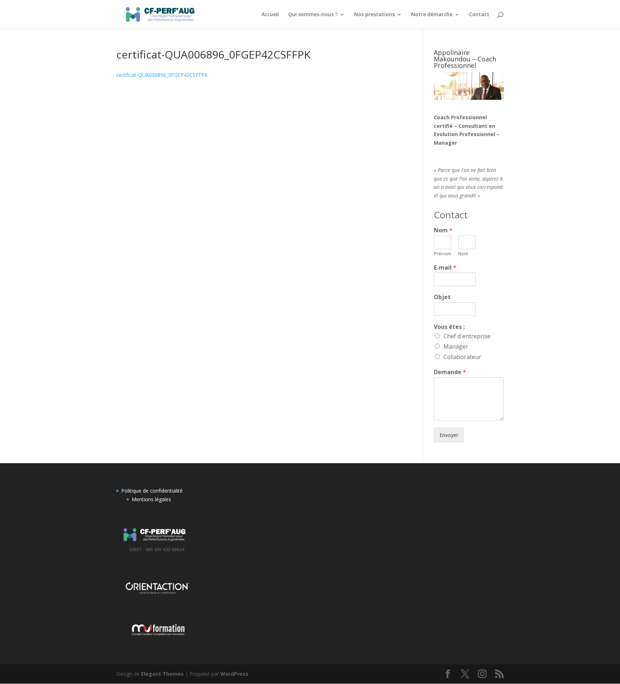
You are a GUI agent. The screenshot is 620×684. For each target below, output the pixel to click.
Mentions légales (151, 499)
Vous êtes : (449, 327)
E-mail (445, 267)
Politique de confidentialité (152, 490)
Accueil (270, 15)
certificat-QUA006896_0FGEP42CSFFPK (162, 74)
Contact (479, 15)
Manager (455, 346)
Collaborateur (462, 357)
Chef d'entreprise (466, 336)
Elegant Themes (162, 673)
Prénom (442, 254)
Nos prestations (374, 15)
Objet (442, 297)
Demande (450, 372)
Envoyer (449, 435)
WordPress (234, 673)
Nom (443, 230)
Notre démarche (431, 15)
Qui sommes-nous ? (313, 15)
